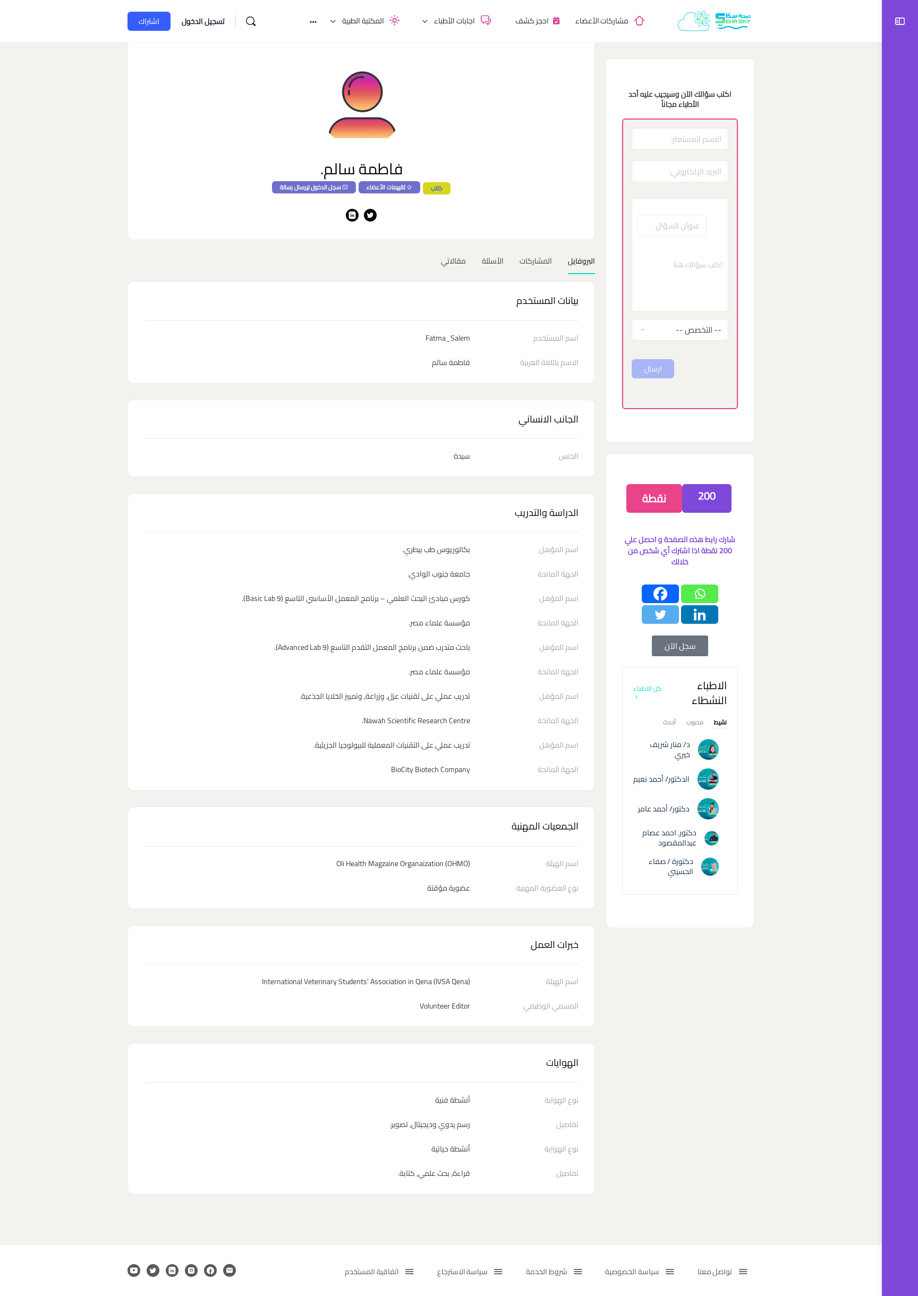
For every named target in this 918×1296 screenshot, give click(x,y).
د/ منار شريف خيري (670, 749)
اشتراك (149, 21)
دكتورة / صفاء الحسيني (671, 866)
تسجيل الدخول (203, 21)
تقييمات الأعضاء (386, 187)
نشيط (720, 723)
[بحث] (250, 21)
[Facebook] (660, 594)
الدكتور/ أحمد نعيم (661, 779)
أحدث (669, 723)
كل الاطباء (647, 688)
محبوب (694, 723)
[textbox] (680, 279)
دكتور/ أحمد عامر (664, 809)
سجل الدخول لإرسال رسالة (310, 187)
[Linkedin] (699, 614)
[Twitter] (660, 614)
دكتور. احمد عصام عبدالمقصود (669, 838)
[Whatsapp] (699, 594)
